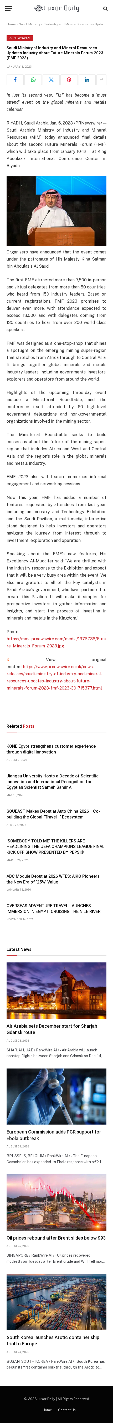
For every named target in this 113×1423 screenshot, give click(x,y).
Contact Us (67, 1410)
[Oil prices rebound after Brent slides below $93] (56, 1202)
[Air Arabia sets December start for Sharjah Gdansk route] (56, 990)
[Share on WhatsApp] (33, 79)
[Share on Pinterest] (69, 79)
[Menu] (8, 8)
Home (11, 24)
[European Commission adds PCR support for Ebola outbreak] (56, 1097)
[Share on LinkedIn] (87, 79)
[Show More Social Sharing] (101, 79)
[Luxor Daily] (56, 8)
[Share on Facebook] (15, 79)
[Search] (105, 8)
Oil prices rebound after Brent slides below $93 (56, 1238)
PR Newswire (20, 38)
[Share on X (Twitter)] (51, 79)
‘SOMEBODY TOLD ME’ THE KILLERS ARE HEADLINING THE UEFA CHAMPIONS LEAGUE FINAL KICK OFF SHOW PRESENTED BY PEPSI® (56, 846)
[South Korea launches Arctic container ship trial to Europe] (56, 1302)
